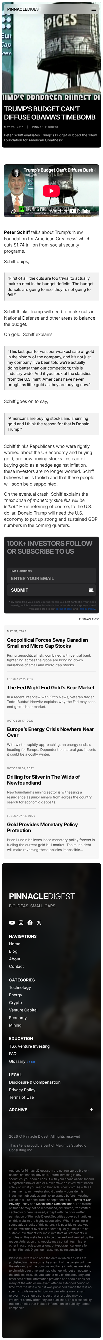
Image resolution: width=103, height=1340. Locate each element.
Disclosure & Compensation (55, 1204)
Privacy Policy (86, 608)
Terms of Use (64, 608)
